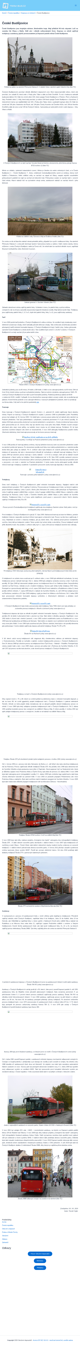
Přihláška (40, 1268)
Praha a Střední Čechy (10, 1232)
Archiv (4, 1222)
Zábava (4, 1239)
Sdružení (5, 1235)
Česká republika (7, 1225)
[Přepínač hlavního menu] (76, 5)
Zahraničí (5, 1242)
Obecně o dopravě (8, 1229)
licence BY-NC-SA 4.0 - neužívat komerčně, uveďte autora (53, 1340)
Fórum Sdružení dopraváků (40, 1254)
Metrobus (40, 1261)
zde (37, 402)
